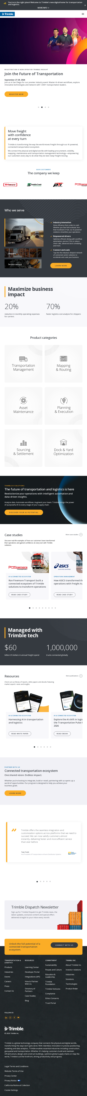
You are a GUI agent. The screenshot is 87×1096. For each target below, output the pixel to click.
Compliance (50, 993)
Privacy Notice (11, 1080)
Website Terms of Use (14, 1071)
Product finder (72, 988)
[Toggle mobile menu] (83, 14)
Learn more (61, 265)
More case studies (72, 535)
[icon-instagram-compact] (10, 1017)
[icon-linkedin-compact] (6, 1017)
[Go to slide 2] (42, 107)
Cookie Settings (11, 1090)
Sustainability (51, 965)
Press (7, 986)
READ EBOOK (62, 734)
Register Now (16, 94)
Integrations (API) (32, 976)
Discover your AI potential (23, 512)
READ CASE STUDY (19, 595)
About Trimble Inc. (73, 965)
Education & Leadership (50, 975)
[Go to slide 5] (50, 881)
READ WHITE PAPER (19, 734)
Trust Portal (50, 1003)
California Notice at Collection (17, 1085)
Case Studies (30, 996)
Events (7, 976)
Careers (8, 981)
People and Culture (53, 970)
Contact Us (9, 991)
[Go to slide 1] (38, 107)
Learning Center (32, 967)
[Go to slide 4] (48, 107)
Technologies (71, 984)
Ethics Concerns (52, 998)
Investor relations (73, 970)
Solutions (70, 979)
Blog (27, 1000)
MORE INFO (42, 8)
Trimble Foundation (50, 982)
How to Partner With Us (31, 982)
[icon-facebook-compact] (14, 1017)
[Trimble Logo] (7, 14)
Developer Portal (32, 972)
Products (8, 967)
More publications (72, 676)
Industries (9, 972)
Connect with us (64, 945)
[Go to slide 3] (45, 107)
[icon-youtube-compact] (18, 1017)
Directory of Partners (30, 989)
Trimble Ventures (52, 989)
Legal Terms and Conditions (16, 1066)
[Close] (85, 5)
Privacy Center (11, 1076)
